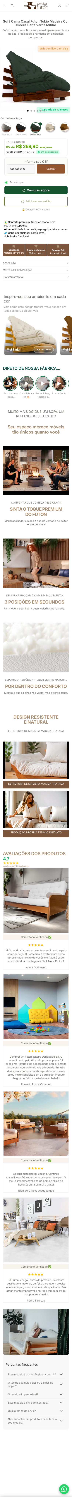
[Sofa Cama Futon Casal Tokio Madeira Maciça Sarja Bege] (50, 128)
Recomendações (13, 276)
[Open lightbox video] (10, 383)
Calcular (51, 168)
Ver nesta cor (43, 349)
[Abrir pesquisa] (12, 5)
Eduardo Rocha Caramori (36, 1084)
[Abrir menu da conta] (59, 5)
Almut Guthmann (36, 967)
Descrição (9, 263)
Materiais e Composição (17, 270)
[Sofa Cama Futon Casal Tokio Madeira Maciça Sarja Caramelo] (65, 128)
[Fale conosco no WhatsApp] (64, 1489)
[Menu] (4, 5)
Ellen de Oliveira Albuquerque (36, 1190)
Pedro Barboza (36, 1300)
